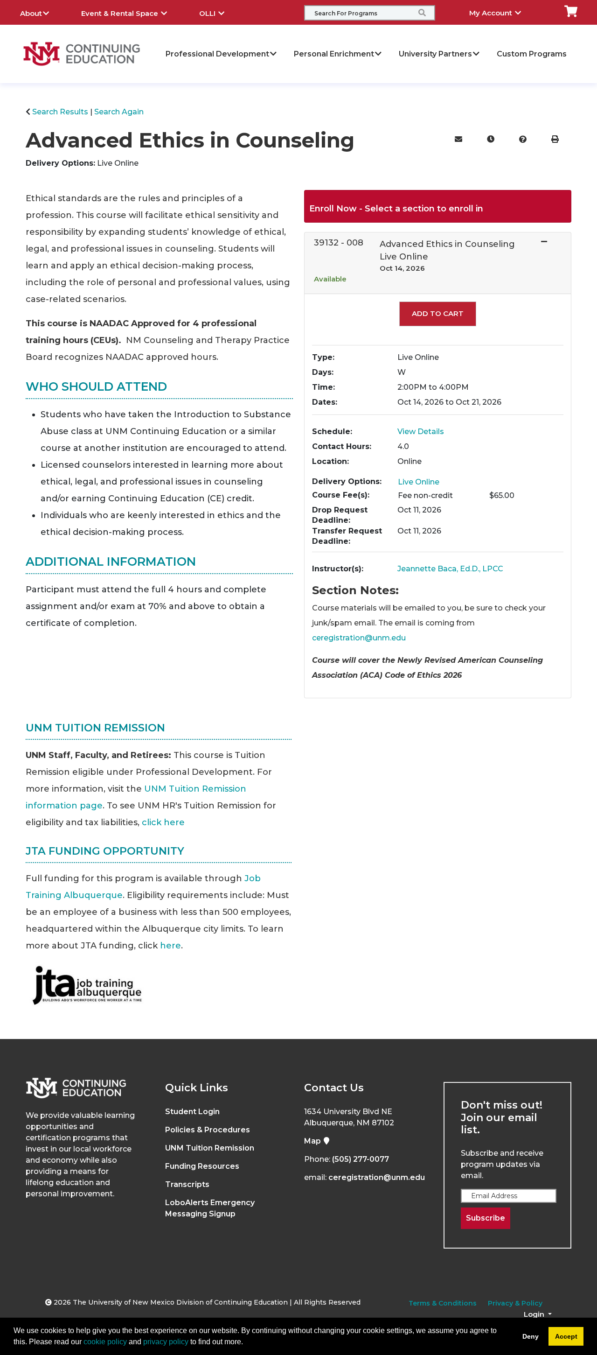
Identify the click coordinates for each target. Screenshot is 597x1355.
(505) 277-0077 (360, 1159)
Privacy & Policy (515, 1303)
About (31, 13)
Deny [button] (530, 1336)
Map (313, 1141)
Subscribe (485, 1218)
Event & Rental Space (120, 13)
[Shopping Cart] (570, 10)
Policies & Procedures (207, 1129)
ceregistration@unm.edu (359, 637)
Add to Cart (438, 313)
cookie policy (105, 1342)
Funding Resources (202, 1166)
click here (163, 822)
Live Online (418, 481)
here (170, 946)
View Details (420, 431)
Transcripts (187, 1184)
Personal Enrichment (334, 53)
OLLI (208, 13)
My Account (491, 12)
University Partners (435, 53)
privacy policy (165, 1342)
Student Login (192, 1111)
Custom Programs (532, 53)
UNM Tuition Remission (209, 1148)
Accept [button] (566, 1336)
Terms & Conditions (443, 1303)
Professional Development (217, 53)
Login (535, 1314)
